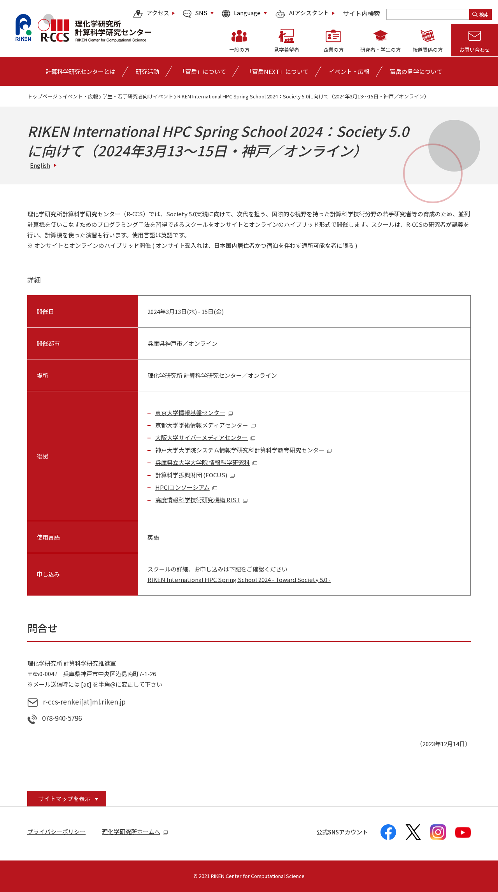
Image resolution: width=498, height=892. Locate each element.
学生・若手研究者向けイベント (137, 96)
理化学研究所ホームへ (131, 831)
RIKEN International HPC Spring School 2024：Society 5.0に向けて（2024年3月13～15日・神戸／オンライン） (303, 96)
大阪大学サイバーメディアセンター (201, 437)
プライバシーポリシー (56, 831)
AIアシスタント (309, 13)
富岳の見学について (416, 71)
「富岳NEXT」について (277, 71)
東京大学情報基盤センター (190, 412)
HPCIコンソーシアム (182, 487)
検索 (484, 14)
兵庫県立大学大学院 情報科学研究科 (202, 462)
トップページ (42, 96)
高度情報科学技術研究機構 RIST (197, 500)
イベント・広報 (80, 96)
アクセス (157, 13)
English (40, 165)
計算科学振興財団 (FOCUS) (191, 475)
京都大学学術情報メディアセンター (201, 425)
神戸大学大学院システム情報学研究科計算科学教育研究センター (239, 450)
